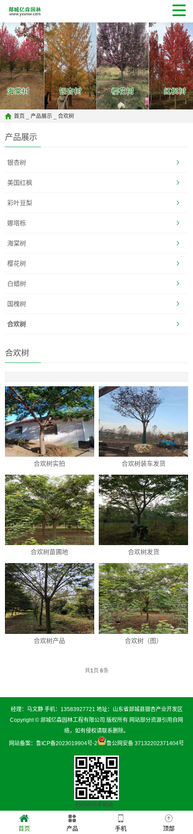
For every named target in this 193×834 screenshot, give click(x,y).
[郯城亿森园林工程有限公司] (23, 11)
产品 (72, 828)
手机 (121, 828)
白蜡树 (16, 283)
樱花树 (16, 263)
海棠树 (16, 243)
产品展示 (41, 116)
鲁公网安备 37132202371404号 (145, 743)
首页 (19, 116)
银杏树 (16, 162)
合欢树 (66, 116)
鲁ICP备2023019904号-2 (66, 743)
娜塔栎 (16, 223)
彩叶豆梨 (19, 202)
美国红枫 (19, 182)
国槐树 (16, 303)
